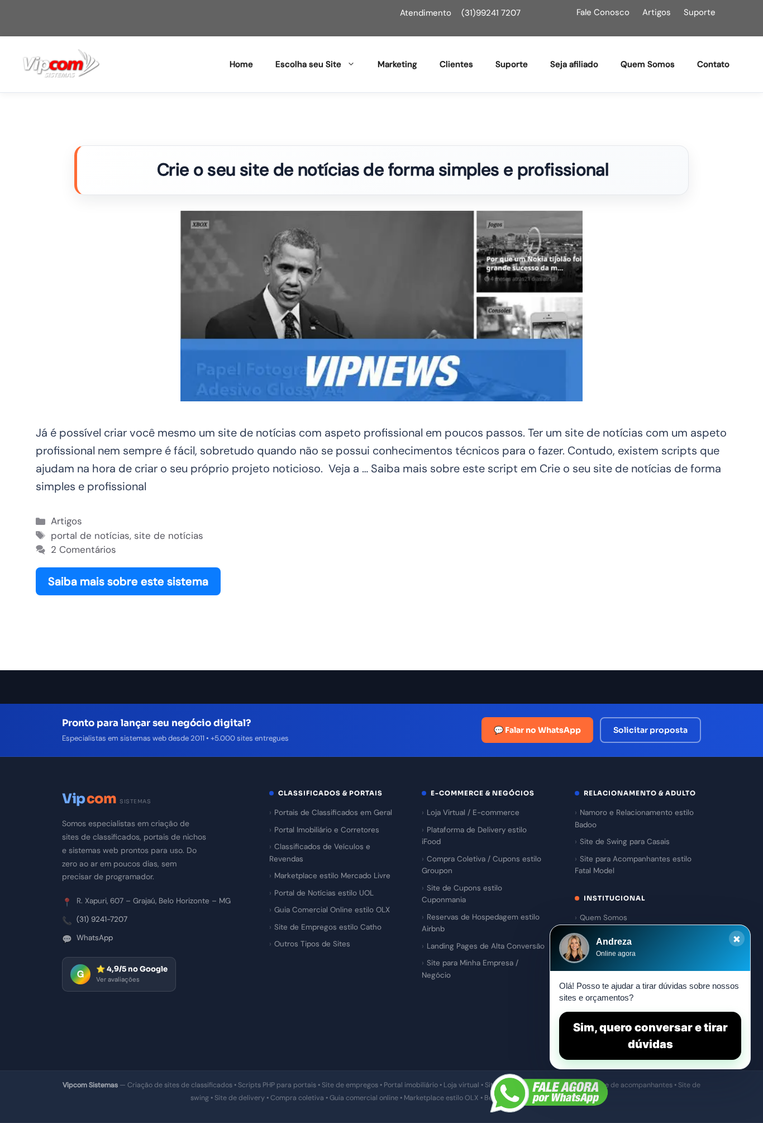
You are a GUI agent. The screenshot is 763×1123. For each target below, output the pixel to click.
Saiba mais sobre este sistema (128, 581)
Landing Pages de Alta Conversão (486, 946)
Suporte (700, 12)
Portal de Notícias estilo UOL (324, 893)
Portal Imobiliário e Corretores (326, 830)
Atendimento (425, 12)
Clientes (456, 64)
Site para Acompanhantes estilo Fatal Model (633, 865)
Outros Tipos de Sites (312, 944)
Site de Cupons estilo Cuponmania (462, 894)
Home (241, 64)
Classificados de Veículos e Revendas (319, 853)
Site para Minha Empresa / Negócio (470, 969)
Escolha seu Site (308, 64)
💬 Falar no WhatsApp (537, 730)
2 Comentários (83, 549)
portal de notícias (90, 535)
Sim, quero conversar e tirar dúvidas (650, 1036)
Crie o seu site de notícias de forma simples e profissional (382, 169)
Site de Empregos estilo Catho (328, 927)
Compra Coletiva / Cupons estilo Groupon (481, 865)
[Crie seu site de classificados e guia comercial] (61, 64)
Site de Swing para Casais (625, 841)
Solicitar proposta (650, 730)
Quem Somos (648, 64)
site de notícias (168, 535)
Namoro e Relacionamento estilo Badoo (634, 819)
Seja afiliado (574, 64)
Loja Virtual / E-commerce (473, 812)
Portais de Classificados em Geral (333, 812)
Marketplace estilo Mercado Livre (332, 875)
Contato (713, 64)
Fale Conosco (603, 12)
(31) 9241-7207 (102, 919)
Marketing (397, 64)
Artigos (656, 12)
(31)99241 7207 (491, 12)
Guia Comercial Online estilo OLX (332, 909)
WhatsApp (95, 937)
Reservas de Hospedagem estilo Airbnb (481, 923)
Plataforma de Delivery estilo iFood (474, 836)
